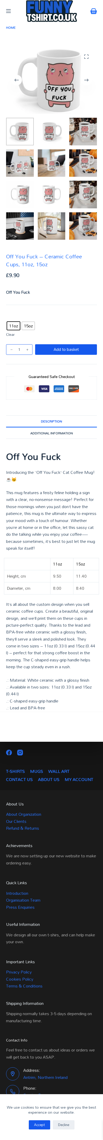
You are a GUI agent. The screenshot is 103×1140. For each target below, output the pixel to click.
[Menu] (8, 11)
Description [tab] (51, 421)
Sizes (11, 316)
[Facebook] (9, 752)
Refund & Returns (22, 828)
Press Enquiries (20, 907)
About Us (48, 779)
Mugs (36, 771)
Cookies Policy (19, 979)
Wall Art (58, 771)
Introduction (17, 893)
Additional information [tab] (51, 433)
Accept (39, 1124)
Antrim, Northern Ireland (45, 1077)
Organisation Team (23, 900)
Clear (10, 334)
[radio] (13, 326)
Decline (63, 1124)
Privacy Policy (19, 972)
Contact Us (19, 779)
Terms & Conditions (24, 986)
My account (79, 779)
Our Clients (16, 821)
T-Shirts (15, 771)
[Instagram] (20, 752)
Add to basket (66, 349)
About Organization (23, 814)
